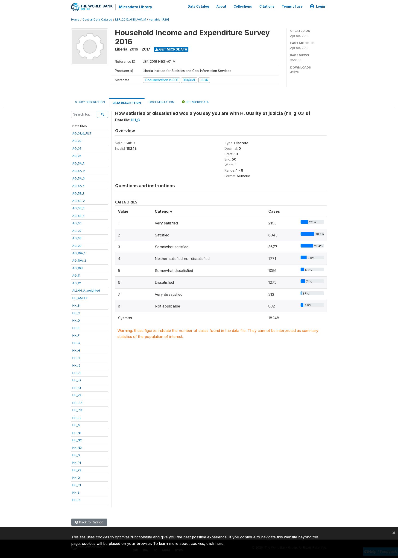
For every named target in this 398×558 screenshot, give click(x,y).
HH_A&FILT (80, 298)
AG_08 (77, 238)
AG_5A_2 (78, 171)
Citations (266, 6)
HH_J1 (76, 373)
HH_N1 (76, 433)
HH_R (76, 500)
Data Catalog (198, 6)
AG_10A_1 (78, 253)
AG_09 (77, 246)
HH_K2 (77, 395)
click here (214, 543)
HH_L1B (77, 410)
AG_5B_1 (78, 193)
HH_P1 (76, 462)
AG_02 (77, 141)
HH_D (76, 320)
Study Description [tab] (90, 102)
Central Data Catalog (97, 19)
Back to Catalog (90, 522)
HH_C (76, 313)
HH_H (76, 350)
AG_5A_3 (78, 178)
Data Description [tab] (127, 102)
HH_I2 (76, 365)
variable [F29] (159, 19)
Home (75, 19)
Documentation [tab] (161, 102)
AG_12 (76, 283)
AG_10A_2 (79, 260)
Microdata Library (135, 7)
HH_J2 (76, 380)
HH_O (76, 455)
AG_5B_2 (78, 201)
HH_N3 (77, 447)
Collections (243, 6)
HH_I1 (76, 358)
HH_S (76, 492)
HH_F (75, 335)
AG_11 (76, 275)
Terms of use (292, 6)
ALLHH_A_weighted (86, 290)
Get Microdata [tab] (197, 102)
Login (320, 6)
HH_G (76, 343)
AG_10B (77, 268)
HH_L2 (76, 418)
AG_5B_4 (78, 216)
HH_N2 (77, 440)
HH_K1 (76, 388)
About (221, 6)
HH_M (76, 425)
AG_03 (77, 148)
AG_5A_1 (78, 163)
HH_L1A (77, 403)
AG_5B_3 (78, 208)
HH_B (76, 305)
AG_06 (77, 223)
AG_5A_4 (78, 186)
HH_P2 (77, 470)
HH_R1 (76, 485)
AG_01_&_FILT (81, 133)
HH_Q (76, 477)
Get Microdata (172, 49)
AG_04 (77, 156)
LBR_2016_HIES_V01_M (130, 19)
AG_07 (77, 231)
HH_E (75, 328)
